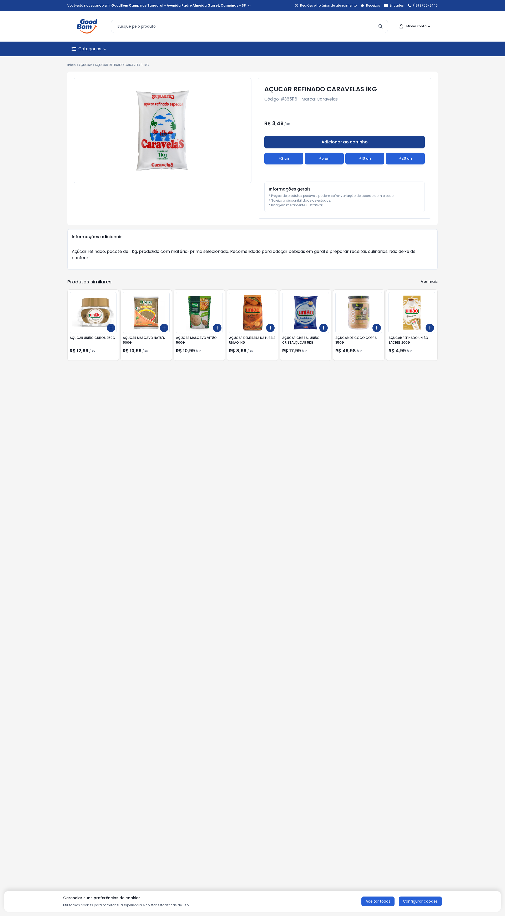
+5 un (324, 158)
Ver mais (429, 281)
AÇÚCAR (85, 65)
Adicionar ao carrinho (344, 142)
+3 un (284, 158)
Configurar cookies (420, 901)
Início (71, 65)
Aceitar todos (378, 901)
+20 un (405, 158)
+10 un (365, 158)
